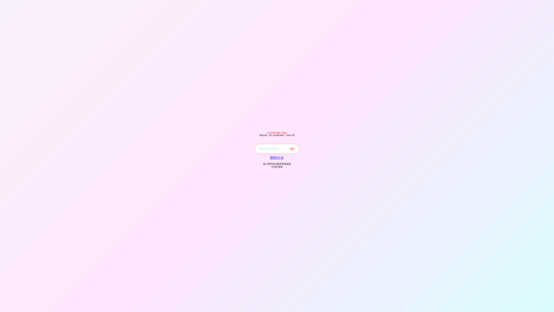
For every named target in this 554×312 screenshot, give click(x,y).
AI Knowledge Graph (277, 132)
